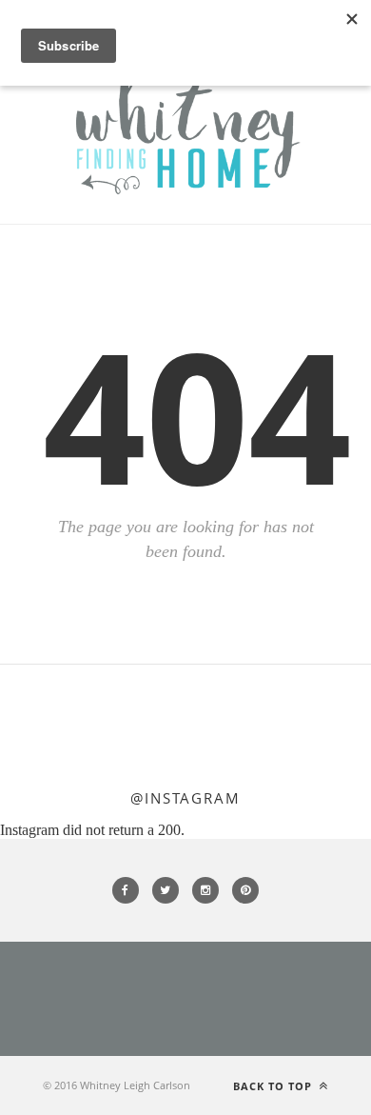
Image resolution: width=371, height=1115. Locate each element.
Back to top (274, 1086)
